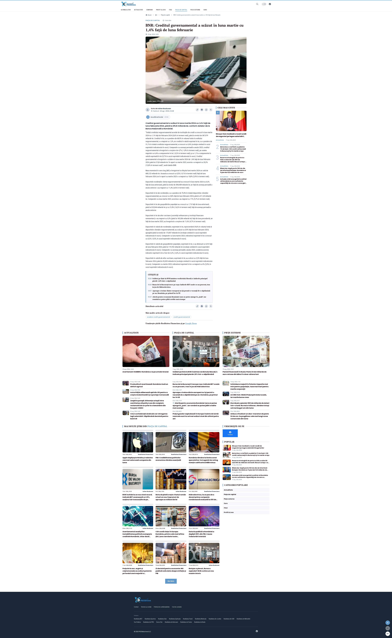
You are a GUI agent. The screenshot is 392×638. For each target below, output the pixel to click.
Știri (156, 15)
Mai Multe (171, 581)
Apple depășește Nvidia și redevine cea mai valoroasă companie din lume (137, 460)
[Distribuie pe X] (211, 110)
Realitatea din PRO (148, 622)
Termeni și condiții (146, 607)
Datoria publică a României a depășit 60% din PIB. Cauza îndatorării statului (201, 534)
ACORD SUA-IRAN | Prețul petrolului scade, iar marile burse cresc (248, 396)
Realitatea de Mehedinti (243, 619)
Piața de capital (165, 15)
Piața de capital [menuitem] (181, 10)
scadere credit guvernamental (158, 317)
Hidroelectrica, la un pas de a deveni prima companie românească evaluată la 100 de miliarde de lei (202, 498)
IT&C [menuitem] (170, 10)
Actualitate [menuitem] (138, 10)
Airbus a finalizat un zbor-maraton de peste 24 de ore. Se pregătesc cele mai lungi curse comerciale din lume (249, 416)
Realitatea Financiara (145, 454)
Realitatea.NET (138, 619)
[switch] (264, 4)
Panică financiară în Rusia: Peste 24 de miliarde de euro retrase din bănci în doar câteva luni (244, 373)
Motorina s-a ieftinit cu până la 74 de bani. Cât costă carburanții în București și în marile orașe (233, 149)
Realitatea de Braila (199, 622)
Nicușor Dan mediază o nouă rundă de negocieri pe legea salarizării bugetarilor (231, 136)
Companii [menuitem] (149, 10)
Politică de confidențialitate (162, 607)
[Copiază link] (197, 110)
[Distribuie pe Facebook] (202, 110)
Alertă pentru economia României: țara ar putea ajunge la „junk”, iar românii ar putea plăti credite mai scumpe (179, 298)
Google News (191, 323)
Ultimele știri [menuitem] (126, 10)
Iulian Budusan (164, 108)
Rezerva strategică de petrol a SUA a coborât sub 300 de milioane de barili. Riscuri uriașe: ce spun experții (232, 161)
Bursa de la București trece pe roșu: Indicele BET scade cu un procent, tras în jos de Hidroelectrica (181, 285)
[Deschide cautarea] (257, 4)
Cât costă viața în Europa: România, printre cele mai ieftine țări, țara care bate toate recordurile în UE (170, 535)
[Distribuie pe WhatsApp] (206, 110)
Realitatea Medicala (200, 619)
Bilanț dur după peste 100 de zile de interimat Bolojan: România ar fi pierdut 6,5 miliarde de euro (233, 170)
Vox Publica (137, 622)
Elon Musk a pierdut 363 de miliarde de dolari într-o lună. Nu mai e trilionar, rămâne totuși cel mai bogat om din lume (249, 405)
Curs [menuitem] (205, 10)
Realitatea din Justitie (215, 619)
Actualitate (220, 140)
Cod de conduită (177, 607)
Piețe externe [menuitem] (195, 10)
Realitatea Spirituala (175, 619)
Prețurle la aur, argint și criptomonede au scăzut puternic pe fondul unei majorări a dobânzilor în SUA (137, 572)
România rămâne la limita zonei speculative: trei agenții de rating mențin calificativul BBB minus (203, 460)
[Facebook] (270, 4)
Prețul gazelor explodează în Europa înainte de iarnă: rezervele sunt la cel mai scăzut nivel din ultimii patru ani (196, 416)
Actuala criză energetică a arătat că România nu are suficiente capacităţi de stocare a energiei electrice (233, 182)
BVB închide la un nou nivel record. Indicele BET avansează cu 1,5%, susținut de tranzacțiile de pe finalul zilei (137, 498)
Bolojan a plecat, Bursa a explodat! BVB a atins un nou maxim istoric (201, 571)
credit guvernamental (181, 317)
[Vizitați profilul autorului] (148, 110)
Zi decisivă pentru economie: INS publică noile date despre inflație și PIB (171, 571)
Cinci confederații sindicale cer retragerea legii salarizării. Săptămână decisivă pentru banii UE (149, 416)
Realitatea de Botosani (171, 622)
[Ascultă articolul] (387, 622)
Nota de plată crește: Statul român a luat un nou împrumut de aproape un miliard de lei (171, 497)
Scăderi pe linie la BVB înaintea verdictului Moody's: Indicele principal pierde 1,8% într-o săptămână (179, 279)
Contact (136, 607)
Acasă (149, 15)
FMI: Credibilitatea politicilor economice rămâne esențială (168, 459)
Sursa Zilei (159, 622)
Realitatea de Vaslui (186, 622)
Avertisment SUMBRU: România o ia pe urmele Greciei (145, 372)
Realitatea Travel (188, 619)
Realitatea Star (162, 619)
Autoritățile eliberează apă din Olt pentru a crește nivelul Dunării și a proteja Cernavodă (149, 393)
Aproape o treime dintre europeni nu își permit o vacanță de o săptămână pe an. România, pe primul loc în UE (181, 292)
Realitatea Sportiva (150, 619)
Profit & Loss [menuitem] (161, 10)
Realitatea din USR (229, 619)
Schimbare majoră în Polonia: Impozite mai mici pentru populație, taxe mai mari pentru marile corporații (249, 386)
